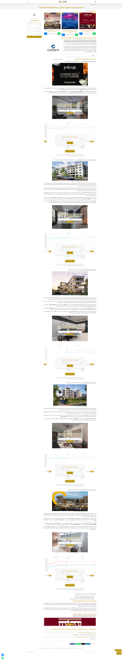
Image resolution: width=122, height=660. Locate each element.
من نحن (81, 648)
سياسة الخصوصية (70, 648)
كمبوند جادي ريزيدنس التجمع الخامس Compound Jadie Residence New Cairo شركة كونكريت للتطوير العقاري (70, 31)
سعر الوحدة (82, 580)
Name (81, 109)
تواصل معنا (76, 648)
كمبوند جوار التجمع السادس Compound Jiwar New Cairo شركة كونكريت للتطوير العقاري (87, 30)
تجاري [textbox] (68, 370)
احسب (70, 151)
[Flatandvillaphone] (2, 655)
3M (45, 141)
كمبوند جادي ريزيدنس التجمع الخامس (85, 160)
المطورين (56, 648)
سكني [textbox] (68, 148)
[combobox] (62, 148)
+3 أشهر (92, 141)
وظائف (52, 648)
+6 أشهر (88, 141)
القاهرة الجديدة (94, 13)
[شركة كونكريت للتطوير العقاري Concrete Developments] (34, 17)
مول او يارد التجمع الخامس (88, 270)
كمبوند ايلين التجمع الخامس (88, 382)
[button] (95, 2)
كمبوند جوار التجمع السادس (88, 61)
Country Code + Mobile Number (64, 109)
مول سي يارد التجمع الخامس (88, 490)
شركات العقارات (46, 648)
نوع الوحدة (67, 580)
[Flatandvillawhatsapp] (2, 658)
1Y (45, 251)
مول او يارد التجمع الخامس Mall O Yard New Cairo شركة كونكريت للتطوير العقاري (52, 30)
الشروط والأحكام (62, 648)
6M (47, 251)
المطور (95, 4)
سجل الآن (70, 143)
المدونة (40, 648)
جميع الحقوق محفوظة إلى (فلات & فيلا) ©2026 (90, 651)
